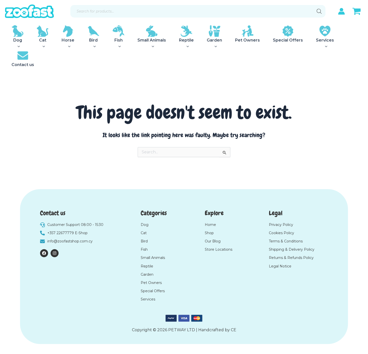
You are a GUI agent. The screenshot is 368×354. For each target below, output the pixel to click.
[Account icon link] (341, 11)
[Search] (319, 11)
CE (233, 329)
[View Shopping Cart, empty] (356, 12)
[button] (17, 46)
